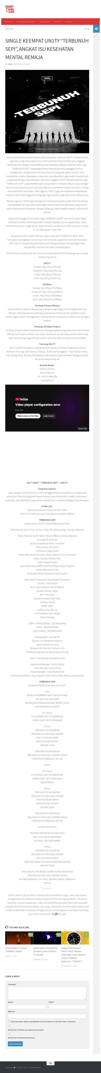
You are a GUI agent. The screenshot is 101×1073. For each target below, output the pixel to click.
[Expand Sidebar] (96, 29)
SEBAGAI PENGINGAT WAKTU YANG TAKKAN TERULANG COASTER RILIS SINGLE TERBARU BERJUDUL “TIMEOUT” (73, 955)
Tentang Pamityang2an (26, 21)
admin (10, 64)
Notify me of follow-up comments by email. (26, 1030)
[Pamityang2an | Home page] (9, 9)
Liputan (9, 28)
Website (11, 1011)
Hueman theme (35, 1067)
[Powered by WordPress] (14, 1067)
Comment (12, 984)
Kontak (68, 21)
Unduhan (58, 21)
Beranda (8, 21)
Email (52, 1002)
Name (11, 1002)
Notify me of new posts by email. (21, 1038)
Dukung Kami (44, 21)
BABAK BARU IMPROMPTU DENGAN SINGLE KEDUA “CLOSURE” (45, 951)
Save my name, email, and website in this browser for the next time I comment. (43, 1021)
